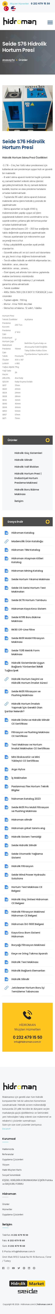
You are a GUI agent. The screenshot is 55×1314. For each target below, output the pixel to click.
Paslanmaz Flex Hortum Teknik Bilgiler (30, 788)
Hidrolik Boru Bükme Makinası (27, 492)
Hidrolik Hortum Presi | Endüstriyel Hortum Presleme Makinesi (28, 478)
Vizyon (5, 1165)
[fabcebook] (3, 1268)
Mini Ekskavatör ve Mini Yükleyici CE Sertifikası (25, 759)
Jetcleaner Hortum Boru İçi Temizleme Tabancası (27, 989)
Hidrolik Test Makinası (24, 962)
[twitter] (19, 1268)
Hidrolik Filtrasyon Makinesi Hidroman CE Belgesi (28, 913)
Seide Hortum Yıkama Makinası (30, 579)
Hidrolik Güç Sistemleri (28, 453)
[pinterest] (34, 1268)
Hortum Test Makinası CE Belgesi (26, 889)
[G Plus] (24, 1268)
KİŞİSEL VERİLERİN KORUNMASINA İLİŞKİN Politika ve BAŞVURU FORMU (27, 1182)
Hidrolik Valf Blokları (27, 467)
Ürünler (5, 1204)
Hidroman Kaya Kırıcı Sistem (28, 608)
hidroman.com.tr (44, 1304)
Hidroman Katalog (22, 533)
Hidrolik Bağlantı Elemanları (28, 970)
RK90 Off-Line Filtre (23, 629)
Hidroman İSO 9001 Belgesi (27, 924)
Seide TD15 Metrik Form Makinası (25, 652)
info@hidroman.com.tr (27, 1042)
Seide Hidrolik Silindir (24, 845)
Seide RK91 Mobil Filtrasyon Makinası (27, 640)
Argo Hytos (18, 769)
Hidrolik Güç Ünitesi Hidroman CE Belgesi (29, 901)
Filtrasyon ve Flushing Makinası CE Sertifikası (30, 734)
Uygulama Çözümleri (12, 1159)
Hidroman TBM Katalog (25, 550)
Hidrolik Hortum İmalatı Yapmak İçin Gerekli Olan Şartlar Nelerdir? (23, 707)
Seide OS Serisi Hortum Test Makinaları (28, 589)
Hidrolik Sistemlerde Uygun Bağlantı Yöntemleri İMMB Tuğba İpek (24, 666)
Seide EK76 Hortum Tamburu (29, 600)
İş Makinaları (19, 778)
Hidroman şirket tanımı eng (28, 828)
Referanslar (8, 1154)
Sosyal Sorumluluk (11, 1175)
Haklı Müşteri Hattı (12, 1170)
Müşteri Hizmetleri (30, 4)
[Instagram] (8, 1268)
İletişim (19, 501)
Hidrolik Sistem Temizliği (26, 836)
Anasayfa (8, 60)
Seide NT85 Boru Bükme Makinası (25, 619)
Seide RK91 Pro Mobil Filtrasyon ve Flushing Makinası (30, 809)
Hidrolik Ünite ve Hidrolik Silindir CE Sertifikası (30, 721)
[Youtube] (13, 1268)
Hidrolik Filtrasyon (22, 866)
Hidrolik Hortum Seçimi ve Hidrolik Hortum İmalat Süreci (29, 681)
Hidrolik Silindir (23, 460)
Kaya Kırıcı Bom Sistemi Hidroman (25, 934)
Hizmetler (7, 1209)
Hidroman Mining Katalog (27, 571)
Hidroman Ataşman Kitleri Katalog (27, 560)
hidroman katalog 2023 (26, 799)
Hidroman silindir (21, 819)
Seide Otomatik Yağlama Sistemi (27, 855)
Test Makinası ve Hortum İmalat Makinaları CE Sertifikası (30, 746)
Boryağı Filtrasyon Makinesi (28, 945)
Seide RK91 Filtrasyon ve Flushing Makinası (25, 693)
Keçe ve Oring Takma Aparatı (29, 953)
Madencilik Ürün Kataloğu (27, 541)
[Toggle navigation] (50, 22)
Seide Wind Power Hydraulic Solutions (28, 876)
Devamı (6, 1129)
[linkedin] (29, 1268)
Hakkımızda (8, 1149)
